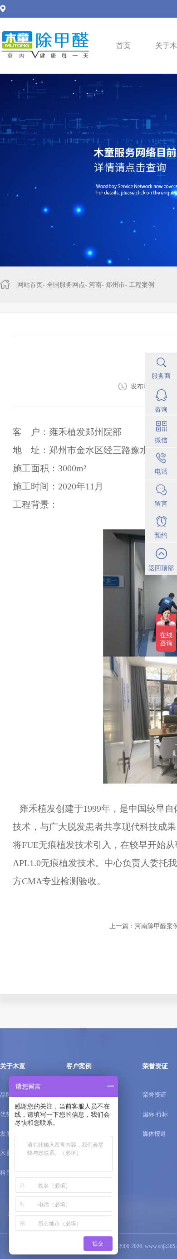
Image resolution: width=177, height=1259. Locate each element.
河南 (95, 284)
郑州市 (115, 284)
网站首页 (30, 284)
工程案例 (141, 284)
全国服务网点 (66, 284)
